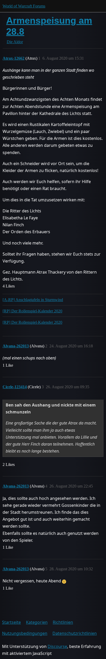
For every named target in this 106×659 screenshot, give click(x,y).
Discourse (57, 646)
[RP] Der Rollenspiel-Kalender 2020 (32, 311)
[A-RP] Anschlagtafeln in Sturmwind (33, 299)
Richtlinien (63, 622)
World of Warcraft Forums (24, 6)
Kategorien (37, 622)
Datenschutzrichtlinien (74, 633)
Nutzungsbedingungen (24, 633)
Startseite (11, 622)
